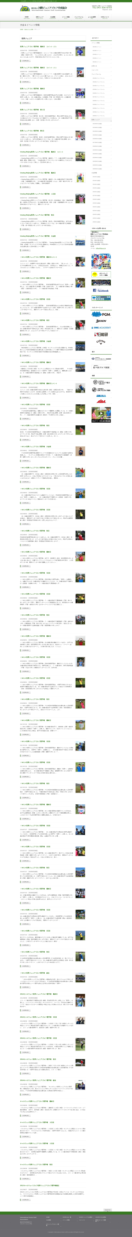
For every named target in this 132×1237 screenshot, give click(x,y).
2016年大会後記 (96, 191)
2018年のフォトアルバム (99, 100)
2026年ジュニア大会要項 (85, 1217)
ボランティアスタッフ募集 (52, 1224)
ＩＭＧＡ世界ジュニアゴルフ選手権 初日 (34, 320)
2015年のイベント (97, 58)
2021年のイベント (97, 61)
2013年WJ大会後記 (33, 1105)
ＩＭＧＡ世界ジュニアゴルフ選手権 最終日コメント (38, 257)
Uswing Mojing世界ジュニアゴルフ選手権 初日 (37, 215)
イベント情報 (96, 43)
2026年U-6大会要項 (100, 1217)
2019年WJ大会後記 (33, 555)
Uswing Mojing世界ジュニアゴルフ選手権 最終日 (38, 173)
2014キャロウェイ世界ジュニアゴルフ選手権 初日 (38, 1059)
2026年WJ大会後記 (33, 50)
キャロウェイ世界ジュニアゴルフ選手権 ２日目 (37, 1143)
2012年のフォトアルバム (99, 78)
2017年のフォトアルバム (99, 96)
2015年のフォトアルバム (99, 89)
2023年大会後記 (96, 210)
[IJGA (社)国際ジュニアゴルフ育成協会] (43, 9)
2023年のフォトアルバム (99, 108)
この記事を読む (25, 60)
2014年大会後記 (96, 184)
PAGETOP (107, 1210)
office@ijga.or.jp (101, 248)
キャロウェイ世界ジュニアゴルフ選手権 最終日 (37, 1101)
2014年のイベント (97, 54)
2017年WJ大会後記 (33, 724)
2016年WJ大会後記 (33, 808)
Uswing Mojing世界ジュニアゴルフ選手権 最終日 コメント (41, 152)
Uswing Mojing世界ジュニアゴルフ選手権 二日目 (38, 194)
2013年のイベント (97, 50)
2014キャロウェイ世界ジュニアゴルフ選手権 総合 (38, 1080)
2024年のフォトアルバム (99, 112)
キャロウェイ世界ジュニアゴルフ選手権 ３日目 (37, 1122)
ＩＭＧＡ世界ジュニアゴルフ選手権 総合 (34, 973)
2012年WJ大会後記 (33, 1189)
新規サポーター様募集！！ (100, 1220)
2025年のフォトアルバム (99, 115)
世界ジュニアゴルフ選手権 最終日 (32, 88)
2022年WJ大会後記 (33, 471)
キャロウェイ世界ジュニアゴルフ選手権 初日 (36, 1164)
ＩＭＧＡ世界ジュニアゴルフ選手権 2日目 (35, 299)
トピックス (95, 70)
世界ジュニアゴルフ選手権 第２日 (32, 110)
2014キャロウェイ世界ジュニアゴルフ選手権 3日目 (38, 1017)
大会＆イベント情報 (28, 29)
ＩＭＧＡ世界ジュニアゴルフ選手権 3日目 (35, 489)
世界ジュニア (96, 119)
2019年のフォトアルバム (99, 104)
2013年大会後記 (96, 180)
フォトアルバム (96, 74)
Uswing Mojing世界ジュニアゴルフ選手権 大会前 (38, 236)
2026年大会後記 (96, 221)
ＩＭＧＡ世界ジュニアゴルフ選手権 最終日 (35, 278)
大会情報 (94, 173)
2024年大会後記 (96, 214)
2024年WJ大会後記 (33, 261)
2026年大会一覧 (67, 1217)
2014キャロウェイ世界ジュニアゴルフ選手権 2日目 (38, 1038)
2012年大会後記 (96, 176)
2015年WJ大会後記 (33, 892)
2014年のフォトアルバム (99, 85)
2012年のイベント (97, 46)
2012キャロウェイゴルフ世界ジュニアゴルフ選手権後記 (39, 1185)
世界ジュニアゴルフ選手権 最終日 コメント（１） (38, 67)
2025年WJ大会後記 (33, 155)
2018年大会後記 (96, 199)
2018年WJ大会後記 (33, 639)
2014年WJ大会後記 (33, 997)
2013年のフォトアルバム (99, 81)
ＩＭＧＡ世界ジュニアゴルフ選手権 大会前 (35, 341)
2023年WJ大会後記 (33, 366)
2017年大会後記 (96, 195)
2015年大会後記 (96, 188)
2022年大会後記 (96, 206)
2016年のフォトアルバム (99, 93)
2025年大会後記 (96, 218)
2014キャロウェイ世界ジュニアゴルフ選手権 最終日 (39, 994)
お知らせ (94, 66)
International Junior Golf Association (63, 1232)
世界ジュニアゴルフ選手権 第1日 (32, 131)
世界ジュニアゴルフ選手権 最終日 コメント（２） (38, 46)
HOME (21, 29)
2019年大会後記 (96, 203)
